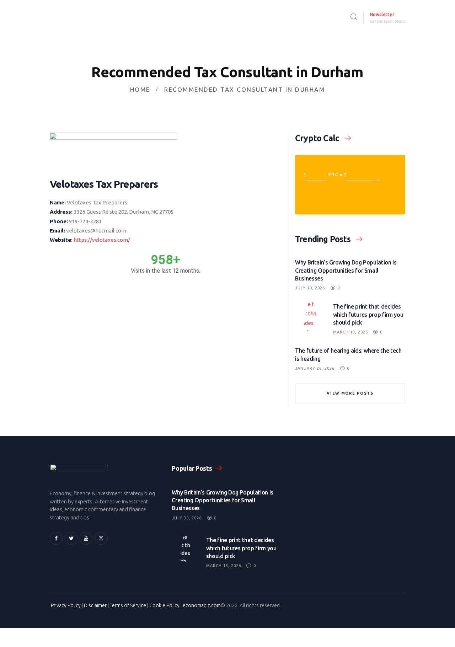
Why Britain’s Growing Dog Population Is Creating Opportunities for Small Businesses (346, 270)
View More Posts (350, 393)
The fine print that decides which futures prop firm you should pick (368, 314)
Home (140, 89)
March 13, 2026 (350, 332)
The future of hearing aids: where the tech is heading (348, 354)
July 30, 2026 (310, 288)
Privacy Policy (66, 605)
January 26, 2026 (314, 368)
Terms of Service (128, 605)
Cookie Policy (164, 605)
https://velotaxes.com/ (102, 240)
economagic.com (202, 605)
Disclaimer (95, 605)
